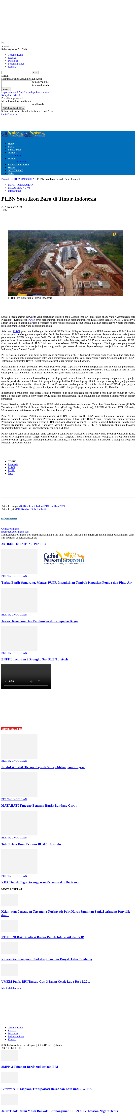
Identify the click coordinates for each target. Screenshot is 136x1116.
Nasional (12, 152)
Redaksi (12, 57)
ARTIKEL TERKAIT (14, 544)
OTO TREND (15, 170)
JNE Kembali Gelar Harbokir (31, 509)
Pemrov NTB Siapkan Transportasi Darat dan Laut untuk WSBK (46, 1089)
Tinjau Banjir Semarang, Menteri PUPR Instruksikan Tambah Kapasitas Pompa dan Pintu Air (66, 582)
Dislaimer (13, 60)
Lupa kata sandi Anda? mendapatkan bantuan (25, 92)
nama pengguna (40, 81)
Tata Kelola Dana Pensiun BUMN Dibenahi (31, 844)
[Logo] (12, 138)
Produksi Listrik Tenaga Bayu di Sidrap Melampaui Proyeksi (43, 767)
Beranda (5, 179)
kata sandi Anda (40, 85)
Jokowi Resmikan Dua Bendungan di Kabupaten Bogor (39, 621)
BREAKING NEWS (19, 187)
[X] (45, 220)
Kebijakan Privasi (10, 95)
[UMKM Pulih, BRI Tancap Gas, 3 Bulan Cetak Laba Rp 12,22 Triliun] (9, 975)
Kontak (12, 66)
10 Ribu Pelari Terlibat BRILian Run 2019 (42, 506)
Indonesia (13, 464)
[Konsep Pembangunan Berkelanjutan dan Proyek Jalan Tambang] (9, 953)
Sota (10, 473)
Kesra (18, 155)
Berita (11, 146)
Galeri (11, 173)
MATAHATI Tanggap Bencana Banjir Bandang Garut (38, 805)
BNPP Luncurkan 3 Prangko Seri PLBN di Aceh (34, 659)
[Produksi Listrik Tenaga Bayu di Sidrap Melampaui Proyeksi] (19, 757)
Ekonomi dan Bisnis (18, 164)
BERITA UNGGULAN (23, 179)
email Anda (38, 104)
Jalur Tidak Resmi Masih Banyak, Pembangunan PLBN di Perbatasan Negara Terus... (60, 1111)
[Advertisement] (40, 123)
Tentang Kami (15, 54)
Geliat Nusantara (10, 528)
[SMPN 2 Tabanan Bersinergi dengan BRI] (9, 1060)
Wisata (11, 167)
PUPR (31, 319)
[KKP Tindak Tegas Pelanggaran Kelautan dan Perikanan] (19, 873)
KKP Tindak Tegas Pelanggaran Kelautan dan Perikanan (40, 882)
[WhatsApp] (69, 220)
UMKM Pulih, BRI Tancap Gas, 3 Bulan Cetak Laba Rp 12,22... (45, 981)
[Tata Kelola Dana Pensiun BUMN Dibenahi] (19, 834)
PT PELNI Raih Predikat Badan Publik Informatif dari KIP (42, 937)
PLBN (16, 331)
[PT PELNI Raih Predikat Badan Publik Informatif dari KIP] (9, 930)
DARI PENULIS (36, 544)
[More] (81, 220)
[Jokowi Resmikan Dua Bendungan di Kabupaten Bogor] (19, 611)
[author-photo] (9, 525)
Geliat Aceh (21, 161)
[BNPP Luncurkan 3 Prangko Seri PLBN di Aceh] (19, 649)
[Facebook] (33, 220)
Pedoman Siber (16, 63)
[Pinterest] (57, 220)
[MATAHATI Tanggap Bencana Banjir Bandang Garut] (19, 796)
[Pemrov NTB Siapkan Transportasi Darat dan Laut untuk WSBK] (9, 1082)
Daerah (12, 158)
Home (11, 143)
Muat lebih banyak (11, 988)
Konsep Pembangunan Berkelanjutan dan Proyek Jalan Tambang (46, 959)
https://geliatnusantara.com (15, 531)
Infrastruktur (14, 149)
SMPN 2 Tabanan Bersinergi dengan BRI (29, 1066)
